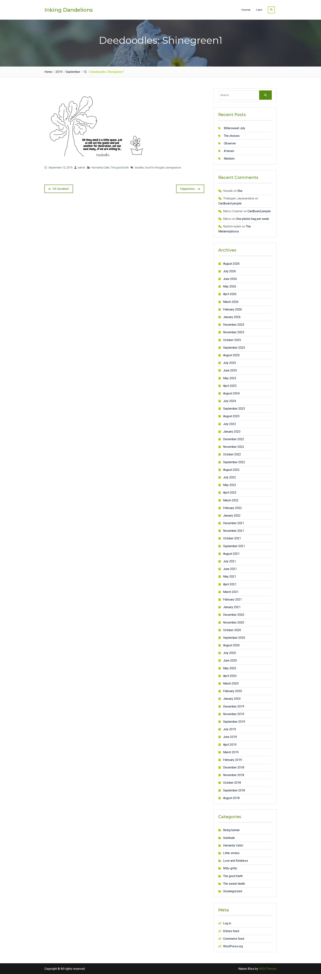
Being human (231, 830)
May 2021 (229, 576)
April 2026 (229, 294)
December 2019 (233, 706)
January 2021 (232, 607)
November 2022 (233, 447)
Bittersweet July (234, 128)
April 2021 (229, 584)
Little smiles (231, 853)
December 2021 (233, 523)
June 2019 (230, 737)
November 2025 (233, 332)
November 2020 (233, 622)
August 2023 (231, 416)
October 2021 (232, 538)
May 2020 (229, 668)
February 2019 (232, 760)
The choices (232, 136)
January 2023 (232, 431)
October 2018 (232, 782)
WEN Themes (268, 968)
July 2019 (229, 729)
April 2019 (229, 744)
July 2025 (229, 363)
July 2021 (229, 561)
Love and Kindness (235, 860)
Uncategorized (232, 891)
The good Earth (120, 167)
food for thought (155, 167)
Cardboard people (229, 203)
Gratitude (229, 838)
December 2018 (233, 767)
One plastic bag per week (252, 219)
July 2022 (229, 477)
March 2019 (231, 752)
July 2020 (229, 653)
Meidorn (229, 158)
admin (81, 167)
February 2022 (232, 508)
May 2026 (229, 286)
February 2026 (232, 309)
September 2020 (234, 637)
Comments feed (233, 938)
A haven (229, 151)
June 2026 (230, 279)
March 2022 (231, 500)
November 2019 (233, 714)
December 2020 (233, 614)
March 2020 (231, 683)
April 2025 (229, 386)
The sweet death (234, 883)
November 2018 (233, 775)
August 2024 (231, 393)
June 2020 (230, 660)
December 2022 (233, 439)
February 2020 (232, 691)
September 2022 (234, 462)
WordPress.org (233, 946)
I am (259, 9)
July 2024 (229, 401)
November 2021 (233, 531)
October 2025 (232, 340)
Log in (227, 923)
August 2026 (231, 263)
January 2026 (232, 317)
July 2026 (229, 271)
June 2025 (230, 370)
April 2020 (229, 676)
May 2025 (229, 378)
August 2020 (231, 645)
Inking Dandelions (68, 10)
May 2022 (229, 485)
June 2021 (230, 569)
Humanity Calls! (101, 167)
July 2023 (229, 424)
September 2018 (234, 790)
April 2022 (229, 492)
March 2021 (231, 592)
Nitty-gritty (230, 868)
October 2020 (232, 630)
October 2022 (232, 454)
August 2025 (231, 355)
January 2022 (232, 515)
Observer (230, 143)
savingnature (173, 167)
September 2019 (234, 721)
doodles (139, 167)
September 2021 (234, 546)
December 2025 (233, 324)
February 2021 (232, 599)
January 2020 (232, 698)
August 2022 (231, 470)
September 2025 (234, 347)
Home (245, 9)
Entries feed (231, 931)
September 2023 (234, 408)
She (239, 191)
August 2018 (231, 798)
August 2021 (231, 553)
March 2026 (231, 302)
